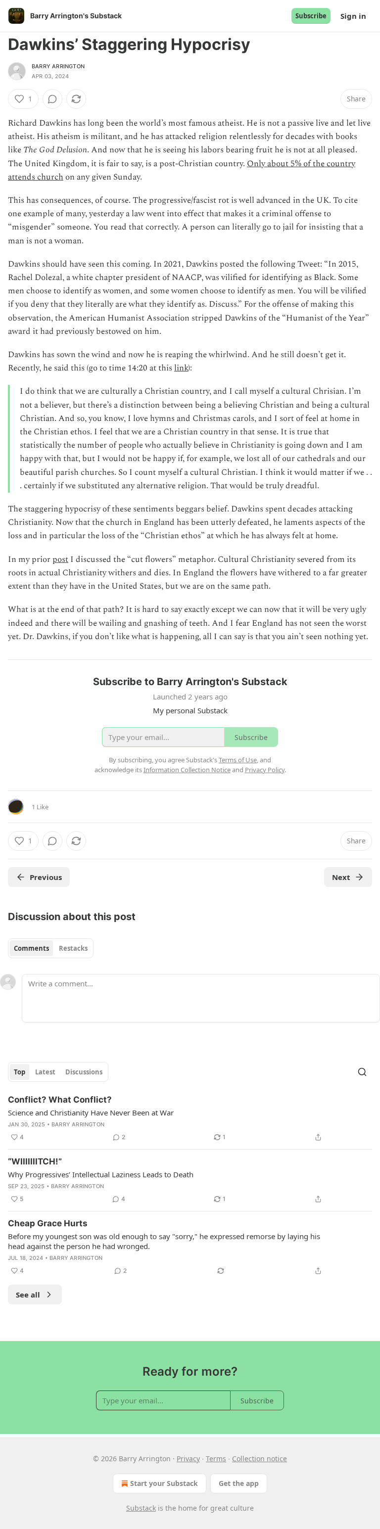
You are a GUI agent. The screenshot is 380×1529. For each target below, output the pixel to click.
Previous (46, 877)
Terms (216, 1458)
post (60, 559)
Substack (141, 1508)
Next (341, 877)
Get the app (239, 1483)
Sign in (353, 16)
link (181, 368)
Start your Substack (164, 1483)
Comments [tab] (31, 948)
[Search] (362, 1072)
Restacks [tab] (73, 948)
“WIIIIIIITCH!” (35, 1161)
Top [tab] (19, 1071)
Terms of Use (238, 759)
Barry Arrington (58, 66)
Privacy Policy (265, 769)
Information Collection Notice (187, 769)
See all (28, 1294)
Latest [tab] (45, 1071)
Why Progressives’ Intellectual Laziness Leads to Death (100, 1174)
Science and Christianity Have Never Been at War (91, 1112)
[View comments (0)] (52, 99)
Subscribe (311, 15)
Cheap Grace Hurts (48, 1223)
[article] (190, 1118)
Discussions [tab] (83, 1071)
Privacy (188, 1458)
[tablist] (51, 948)
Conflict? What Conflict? (60, 1100)
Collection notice (259, 1458)
